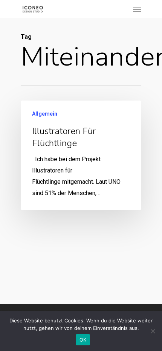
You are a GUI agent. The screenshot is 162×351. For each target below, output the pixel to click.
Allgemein (44, 114)
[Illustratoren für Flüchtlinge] (81, 155)
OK (83, 340)
